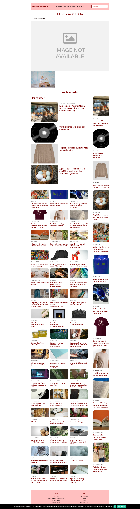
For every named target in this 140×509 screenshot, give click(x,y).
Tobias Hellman (71, 103)
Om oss (66, 6)
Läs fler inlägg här (70, 92)
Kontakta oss (80, 6)
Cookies (72, 6)
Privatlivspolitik (121, 506)
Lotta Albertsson (71, 166)
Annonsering (59, 6)
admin (43, 18)
